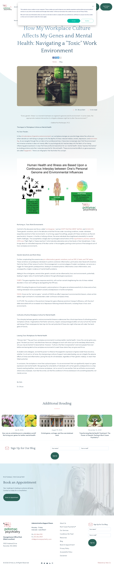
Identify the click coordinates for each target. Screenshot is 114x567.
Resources (17, 20)
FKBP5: (19, 280)
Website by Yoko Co (104, 563)
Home (54, 62)
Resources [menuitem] (63, 538)
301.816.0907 (38, 537)
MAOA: (19, 294)
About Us (16, 7)
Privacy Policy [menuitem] (64, 548)
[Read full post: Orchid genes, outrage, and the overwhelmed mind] (57, 428)
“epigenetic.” (28, 151)
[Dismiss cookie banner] (93, 6)
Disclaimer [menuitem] (63, 556)
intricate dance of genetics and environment (36, 136)
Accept (74, 21)
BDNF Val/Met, (77, 229)
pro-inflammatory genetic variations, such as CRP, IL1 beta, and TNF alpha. (68, 259)
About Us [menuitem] (63, 523)
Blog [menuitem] (61, 541)
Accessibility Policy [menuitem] (66, 552)
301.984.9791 (38, 534)
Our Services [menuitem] (64, 530)
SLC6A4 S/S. (90, 229)
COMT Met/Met (66, 229)
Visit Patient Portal (106, 6)
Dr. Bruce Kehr (80, 110)
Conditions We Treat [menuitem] (67, 534)
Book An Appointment (11, 497)
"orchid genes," (50, 229)
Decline (87, 21)
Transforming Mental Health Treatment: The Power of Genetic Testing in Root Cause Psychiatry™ (94, 435)
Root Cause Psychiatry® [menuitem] (68, 527)
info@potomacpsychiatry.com (41, 539)
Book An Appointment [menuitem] (67, 545)
